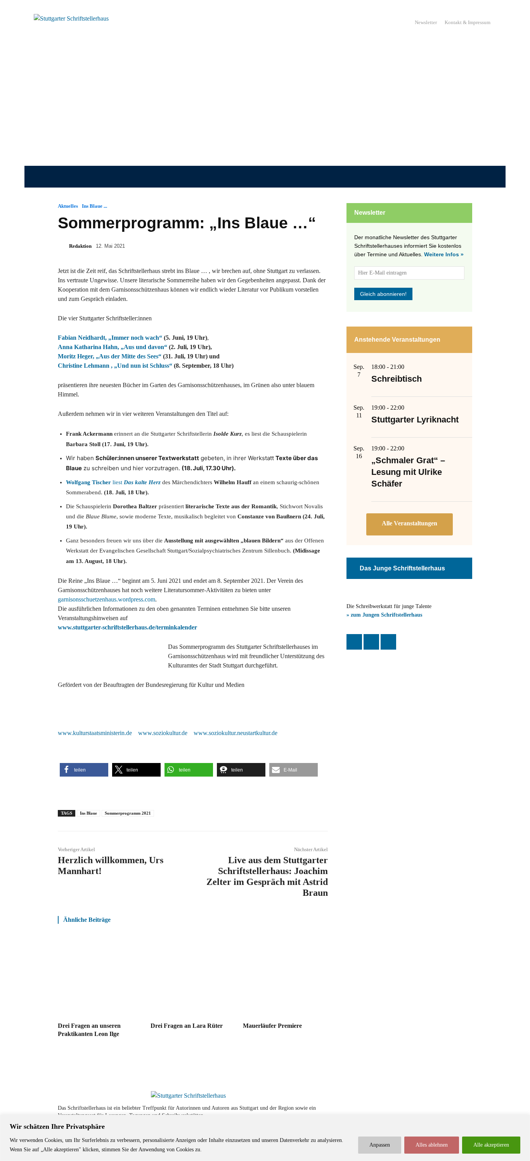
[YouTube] (388, 642)
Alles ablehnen (432, 1145)
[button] (84, 770)
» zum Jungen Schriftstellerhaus (384, 615)
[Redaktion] (63, 246)
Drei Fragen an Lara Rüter (187, 1025)
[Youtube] (444, 1111)
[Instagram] (371, 642)
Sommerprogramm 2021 (128, 813)
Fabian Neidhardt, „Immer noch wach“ (110, 337)
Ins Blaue (88, 813)
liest (113, 482)
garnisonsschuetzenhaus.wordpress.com (106, 599)
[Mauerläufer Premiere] (285, 977)
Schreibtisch (396, 379)
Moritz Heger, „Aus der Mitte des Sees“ (109, 356)
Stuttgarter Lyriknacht (415, 419)
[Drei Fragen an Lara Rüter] (193, 977)
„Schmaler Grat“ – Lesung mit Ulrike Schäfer (408, 471)
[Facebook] (354, 642)
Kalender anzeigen (409, 524)
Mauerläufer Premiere (272, 1025)
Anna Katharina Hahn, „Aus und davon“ (112, 347)
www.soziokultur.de (162, 733)
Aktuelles (68, 206)
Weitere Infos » (444, 254)
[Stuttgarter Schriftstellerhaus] (188, 1095)
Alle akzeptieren (491, 1145)
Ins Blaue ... (94, 206)
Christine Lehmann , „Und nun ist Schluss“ (115, 365)
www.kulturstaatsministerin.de (95, 733)
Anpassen (379, 1145)
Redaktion (80, 246)
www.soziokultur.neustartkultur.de (235, 733)
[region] (265, 1138)
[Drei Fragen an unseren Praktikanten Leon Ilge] (100, 977)
